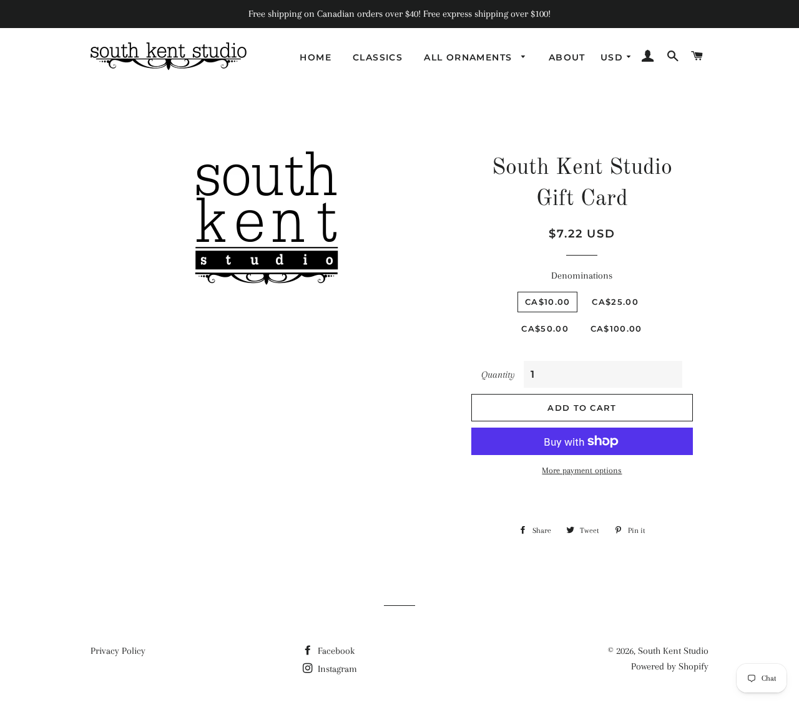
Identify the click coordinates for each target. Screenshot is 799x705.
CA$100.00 (616, 328)
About (567, 57)
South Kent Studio (673, 650)
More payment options (582, 470)
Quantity (498, 374)
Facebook (335, 650)
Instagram (336, 668)
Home (315, 57)
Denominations (581, 275)
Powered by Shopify (669, 666)
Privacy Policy (118, 650)
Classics (378, 57)
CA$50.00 (544, 328)
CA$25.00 (615, 302)
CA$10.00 (547, 302)
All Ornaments (470, 57)
